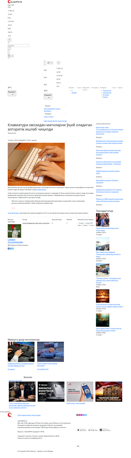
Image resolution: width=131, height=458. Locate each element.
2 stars (85, 225)
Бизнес (55, 121)
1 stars (91, 225)
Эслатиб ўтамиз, (13, 213)
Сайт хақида (48, 121)
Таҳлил (50, 117)
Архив (64, 121)
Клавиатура (31, 223)
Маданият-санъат (54, 109)
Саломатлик (107, 93)
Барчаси (102, 127)
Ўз (9, 56)
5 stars (81, 223)
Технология (107, 90)
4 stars (88, 223)
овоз (36, 223)
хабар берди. (41, 190)
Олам (46, 109)
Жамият (48, 106)
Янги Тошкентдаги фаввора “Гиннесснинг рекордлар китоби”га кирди (108, 254)
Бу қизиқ (106, 95)
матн (40, 223)
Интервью (47, 111)
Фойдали (48, 114)
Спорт (46, 117)
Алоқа (60, 121)
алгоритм (46, 223)
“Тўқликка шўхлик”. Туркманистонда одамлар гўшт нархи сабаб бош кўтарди (108, 280)
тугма (24, 223)
